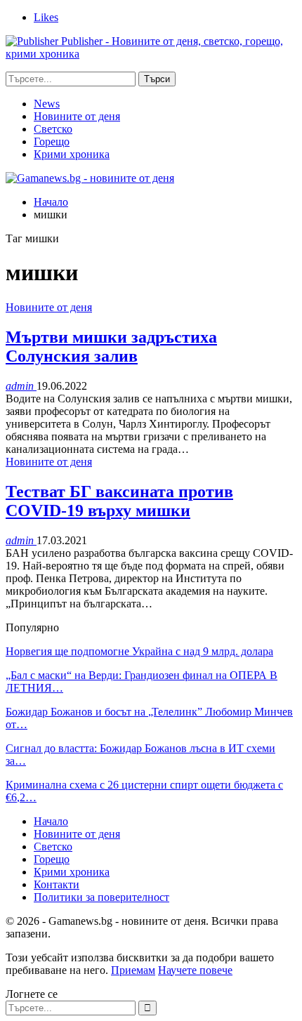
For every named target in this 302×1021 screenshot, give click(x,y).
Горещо (52, 141)
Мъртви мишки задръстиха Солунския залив (111, 346)
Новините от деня (77, 116)
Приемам (133, 970)
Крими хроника (72, 154)
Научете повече (195, 970)
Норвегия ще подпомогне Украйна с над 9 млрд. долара (139, 651)
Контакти (56, 884)
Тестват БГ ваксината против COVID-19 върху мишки (119, 501)
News (47, 104)
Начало (51, 821)
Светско (53, 129)
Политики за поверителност (101, 897)
